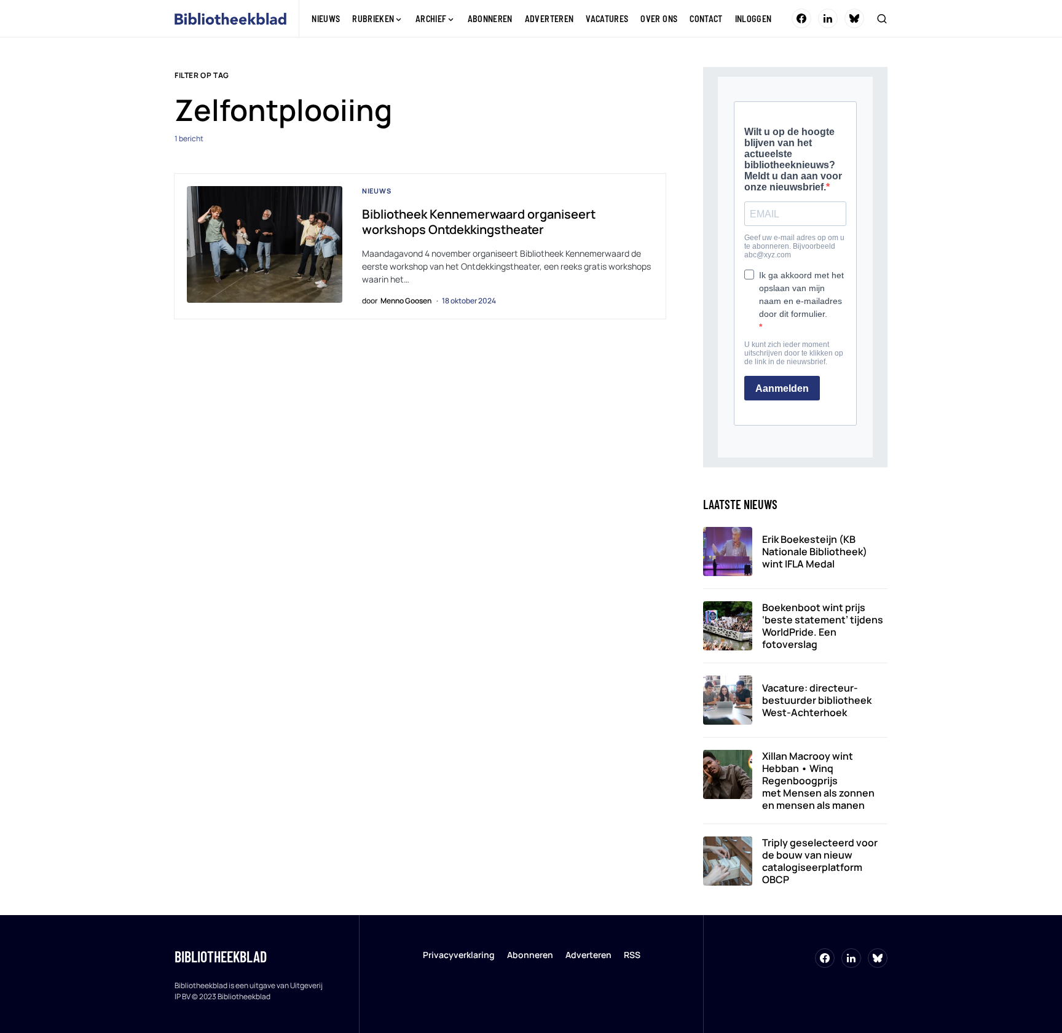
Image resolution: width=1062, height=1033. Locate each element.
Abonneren (530, 955)
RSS (632, 955)
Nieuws (376, 190)
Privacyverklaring (459, 955)
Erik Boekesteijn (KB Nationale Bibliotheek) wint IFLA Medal (814, 551)
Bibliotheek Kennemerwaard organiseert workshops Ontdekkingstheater (479, 222)
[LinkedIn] (828, 18)
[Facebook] (801, 18)
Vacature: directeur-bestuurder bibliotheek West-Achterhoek (816, 700)
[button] (881, 18)
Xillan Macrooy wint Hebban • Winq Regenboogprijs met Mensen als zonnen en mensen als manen (818, 780)
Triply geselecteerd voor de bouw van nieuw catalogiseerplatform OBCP (820, 861)
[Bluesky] (854, 18)
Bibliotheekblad (221, 956)
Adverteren (588, 955)
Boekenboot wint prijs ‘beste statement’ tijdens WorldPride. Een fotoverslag (822, 626)
